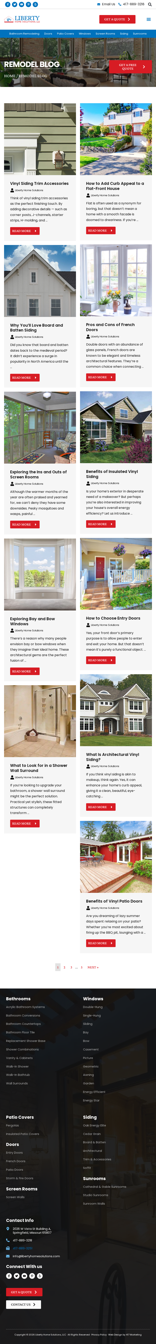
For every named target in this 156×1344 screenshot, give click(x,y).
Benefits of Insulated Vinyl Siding (112, 474)
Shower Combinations (22, 1049)
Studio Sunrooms (95, 1195)
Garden (88, 1083)
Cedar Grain (92, 1134)
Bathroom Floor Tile (20, 1032)
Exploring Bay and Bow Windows (32, 621)
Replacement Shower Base (26, 1041)
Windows (85, 33)
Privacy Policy (99, 1334)
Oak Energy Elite (94, 1125)
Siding (124, 33)
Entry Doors (14, 1153)
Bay (86, 1032)
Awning (88, 1075)
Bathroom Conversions (23, 1015)
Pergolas (12, 1125)
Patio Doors (14, 1170)
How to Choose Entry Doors (113, 618)
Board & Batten (94, 1142)
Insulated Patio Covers (22, 1134)
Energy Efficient (94, 1092)
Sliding (87, 1024)
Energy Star (91, 1100)
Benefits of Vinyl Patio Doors (114, 901)
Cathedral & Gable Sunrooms (104, 1187)
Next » (93, 967)
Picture (88, 1058)
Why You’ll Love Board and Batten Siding (36, 328)
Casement (91, 1049)
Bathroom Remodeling (24, 33)
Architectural (92, 1151)
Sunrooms (140, 33)
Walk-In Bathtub (18, 1075)
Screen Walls (15, 1197)
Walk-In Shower (17, 1066)
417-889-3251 (22, 1248)
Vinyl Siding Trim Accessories (39, 183)
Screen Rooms (105, 33)
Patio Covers (65, 33)
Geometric (91, 1066)
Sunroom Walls (94, 1204)
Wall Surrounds (17, 1083)
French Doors (15, 1161)
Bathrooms (18, 999)
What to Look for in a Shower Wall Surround (38, 768)
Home (9, 75)
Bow (86, 1041)
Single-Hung (92, 1015)
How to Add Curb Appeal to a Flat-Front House (115, 186)
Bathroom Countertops (23, 1024)
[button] (149, 4)
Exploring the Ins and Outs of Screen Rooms (38, 474)
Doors (48, 33)
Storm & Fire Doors (19, 1178)
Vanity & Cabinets (19, 1058)
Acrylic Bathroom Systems (25, 1007)
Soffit (87, 1168)
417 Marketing (134, 1334)
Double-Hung (93, 1007)
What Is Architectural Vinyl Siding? (112, 757)
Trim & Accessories (97, 1159)
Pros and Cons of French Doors (110, 327)
